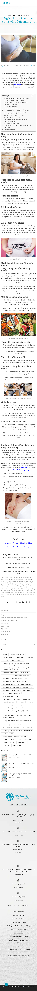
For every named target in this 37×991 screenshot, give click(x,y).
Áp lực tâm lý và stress (13, 108)
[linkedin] (23, 602)
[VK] (13, 602)
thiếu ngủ (5, 724)
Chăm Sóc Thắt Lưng (19, 919)
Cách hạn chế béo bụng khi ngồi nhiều (16, 110)
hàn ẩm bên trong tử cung (10, 672)
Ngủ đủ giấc (26, 699)
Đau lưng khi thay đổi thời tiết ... (21, 755)
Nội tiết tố (4, 629)
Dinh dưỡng (4, 623)
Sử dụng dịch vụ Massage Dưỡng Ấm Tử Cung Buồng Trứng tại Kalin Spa (18, 716)
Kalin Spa (5, 675)
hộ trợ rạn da (24, 672)
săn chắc (30, 702)
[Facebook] (10, 602)
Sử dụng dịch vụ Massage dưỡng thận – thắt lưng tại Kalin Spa (18, 711)
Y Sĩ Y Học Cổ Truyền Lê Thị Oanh (12, 739)
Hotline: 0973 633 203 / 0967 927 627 (18, 956)
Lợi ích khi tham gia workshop (11, 693)
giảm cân (5, 660)
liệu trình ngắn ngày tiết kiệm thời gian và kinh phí (17, 690)
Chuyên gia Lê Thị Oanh (17, 654)
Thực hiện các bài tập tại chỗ (15, 116)
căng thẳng (20, 657)
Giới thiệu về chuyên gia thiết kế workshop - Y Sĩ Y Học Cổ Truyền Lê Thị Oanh (17, 664)
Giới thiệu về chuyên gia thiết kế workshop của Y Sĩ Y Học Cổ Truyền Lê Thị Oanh (18, 668)
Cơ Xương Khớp (18, 915)
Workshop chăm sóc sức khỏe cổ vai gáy (14, 736)
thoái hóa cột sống (17, 724)
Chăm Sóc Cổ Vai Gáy (18, 922)
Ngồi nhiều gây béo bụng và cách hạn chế (18, 583)
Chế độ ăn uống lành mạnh (14, 114)
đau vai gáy (6, 745)
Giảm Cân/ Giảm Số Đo (18, 929)
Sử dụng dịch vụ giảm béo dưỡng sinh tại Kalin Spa (17, 705)
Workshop (4, 634)
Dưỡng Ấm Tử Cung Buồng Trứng (18, 926)
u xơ (11, 733)
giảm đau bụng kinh (17, 660)
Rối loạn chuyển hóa (12, 106)
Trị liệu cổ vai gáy (27, 727)
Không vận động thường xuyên (15, 100)
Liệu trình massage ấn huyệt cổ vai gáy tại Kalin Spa (18, 687)
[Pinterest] (16, 602)
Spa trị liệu (21, 702)
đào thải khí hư (17, 745)
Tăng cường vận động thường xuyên (17, 112)
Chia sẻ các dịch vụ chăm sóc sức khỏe (14, 617)
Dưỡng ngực (5, 626)
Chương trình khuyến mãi (9, 620)
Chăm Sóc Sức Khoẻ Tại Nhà (18, 936)
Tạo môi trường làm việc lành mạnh (17, 119)
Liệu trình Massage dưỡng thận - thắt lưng (15, 681)
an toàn (5, 654)
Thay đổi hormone (12, 104)
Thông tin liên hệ (9, 129)
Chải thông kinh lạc (8, 657)
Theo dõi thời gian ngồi (13, 117)
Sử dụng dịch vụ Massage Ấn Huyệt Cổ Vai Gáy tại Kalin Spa (17, 721)
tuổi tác (5, 730)
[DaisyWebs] (28, 987)
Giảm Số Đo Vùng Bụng (21, 470)
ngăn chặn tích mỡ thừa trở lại (11, 699)
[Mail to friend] (20, 602)
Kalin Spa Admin (25, 65)
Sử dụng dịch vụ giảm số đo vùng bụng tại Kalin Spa (17, 126)
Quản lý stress (11, 121)
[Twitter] (8, 602)
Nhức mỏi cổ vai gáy (8, 702)
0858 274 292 (19, 874)
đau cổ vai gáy (22, 742)
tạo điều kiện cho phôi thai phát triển (21, 730)
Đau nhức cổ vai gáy (8, 742)
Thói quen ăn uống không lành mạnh (17, 102)
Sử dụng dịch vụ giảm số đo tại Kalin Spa (14, 708)
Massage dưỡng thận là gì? (10, 696)
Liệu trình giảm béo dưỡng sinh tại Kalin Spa (15, 678)
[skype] (29, 602)
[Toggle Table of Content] (32, 96)
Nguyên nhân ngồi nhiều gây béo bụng (16, 98)
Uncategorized (6, 631)
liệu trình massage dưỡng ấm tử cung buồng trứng (17, 684)
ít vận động (28, 739)
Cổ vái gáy (30, 657)
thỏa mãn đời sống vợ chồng (11, 727)
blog (2, 615)
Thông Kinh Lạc (18, 912)
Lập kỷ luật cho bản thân (14, 123)
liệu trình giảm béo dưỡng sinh (20, 675)
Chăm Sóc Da (18, 933)
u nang (5, 733)
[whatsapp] (26, 602)
